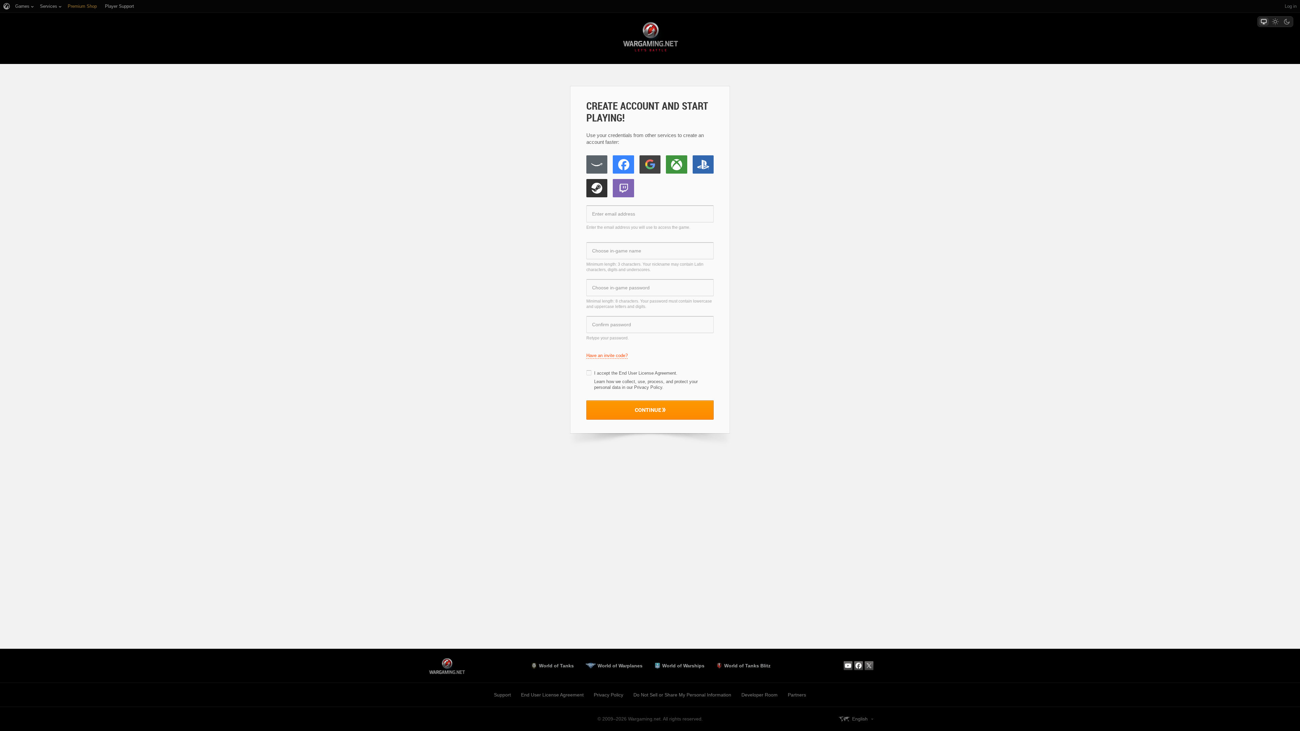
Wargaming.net (650, 38)
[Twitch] (623, 188)
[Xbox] (676, 164)
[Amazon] (596, 164)
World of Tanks (556, 665)
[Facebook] (623, 164)
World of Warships (683, 665)
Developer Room (759, 694)
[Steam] (596, 188)
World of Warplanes (620, 665)
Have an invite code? (607, 355)
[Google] (650, 164)
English (860, 719)
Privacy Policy (608, 694)
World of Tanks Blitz (747, 665)
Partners (797, 694)
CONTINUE (648, 410)
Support (502, 694)
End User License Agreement (647, 373)
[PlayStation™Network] (703, 164)
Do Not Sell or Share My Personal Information (682, 694)
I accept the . (635, 373)
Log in (1291, 6)
